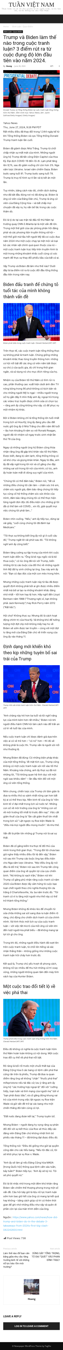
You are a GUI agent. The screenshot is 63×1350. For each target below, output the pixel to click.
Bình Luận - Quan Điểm (22, 26)
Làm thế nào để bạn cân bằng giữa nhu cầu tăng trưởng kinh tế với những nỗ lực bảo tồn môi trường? (16, 1260)
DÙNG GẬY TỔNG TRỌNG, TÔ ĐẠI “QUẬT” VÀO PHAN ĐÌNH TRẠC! (46, 1256)
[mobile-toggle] (5, 19)
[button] (58, 19)
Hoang (9, 66)
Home (6, 26)
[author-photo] (31, 1294)
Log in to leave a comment (31, 1326)
